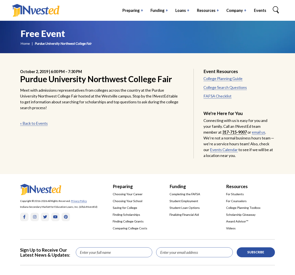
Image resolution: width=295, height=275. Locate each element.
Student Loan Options (185, 207)
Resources (206, 10)
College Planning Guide (223, 78)
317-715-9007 (234, 132)
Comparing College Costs (130, 228)
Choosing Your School (127, 201)
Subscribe (255, 252)
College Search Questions (225, 87)
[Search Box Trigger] (275, 10)
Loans (180, 10)
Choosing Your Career (128, 194)
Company (234, 10)
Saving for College (125, 207)
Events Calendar (224, 149)
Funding (158, 10)
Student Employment (184, 201)
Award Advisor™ (237, 221)
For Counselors (236, 201)
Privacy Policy (79, 201)
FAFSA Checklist (217, 96)
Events (260, 10)
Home (25, 43)
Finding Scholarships (126, 214)
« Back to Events (34, 123)
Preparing (131, 10)
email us (258, 132)
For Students (235, 194)
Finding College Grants (128, 221)
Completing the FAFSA (185, 194)
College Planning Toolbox (243, 207)
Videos (231, 228)
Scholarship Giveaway (240, 214)
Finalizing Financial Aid (184, 214)
